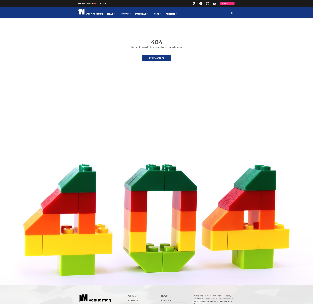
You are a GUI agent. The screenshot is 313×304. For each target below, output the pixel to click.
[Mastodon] (194, 3)
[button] (232, 13)
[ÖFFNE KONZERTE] (177, 14)
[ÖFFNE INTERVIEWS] (148, 14)
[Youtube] (214, 3)
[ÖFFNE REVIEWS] (130, 14)
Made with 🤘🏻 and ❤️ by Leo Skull (92, 3)
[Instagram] (207, 3)
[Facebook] (201, 3)
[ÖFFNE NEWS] (115, 14)
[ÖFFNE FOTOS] (160, 14)
